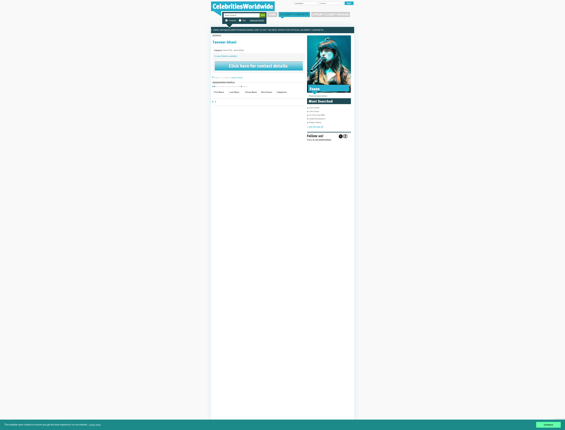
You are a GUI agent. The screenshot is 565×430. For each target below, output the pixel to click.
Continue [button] (548, 425)
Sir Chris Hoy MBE (317, 115)
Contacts (232, 20)
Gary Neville (314, 108)
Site (244, 20)
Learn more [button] (95, 424)
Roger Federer (315, 122)
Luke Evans (314, 111)
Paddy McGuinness (317, 119)
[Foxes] (315, 88)
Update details (237, 78)
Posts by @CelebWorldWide (319, 140)
